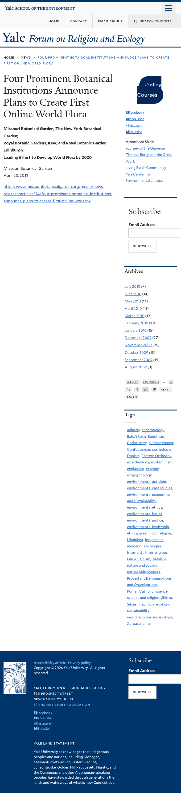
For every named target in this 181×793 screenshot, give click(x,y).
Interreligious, (156, 552)
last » (132, 396)
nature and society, (142, 565)
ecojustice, (136, 469)
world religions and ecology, (150, 617)
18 (154, 389)
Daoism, (133, 456)
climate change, (162, 443)
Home (9, 57)
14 (171, 382)
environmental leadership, (148, 527)
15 (128, 389)
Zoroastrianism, (140, 624)
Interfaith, (135, 552)
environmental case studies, (150, 488)
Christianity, (137, 443)
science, (161, 591)
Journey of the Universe (145, 148)
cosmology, (161, 449)
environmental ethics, (145, 507)
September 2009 (138, 360)
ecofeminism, (162, 462)
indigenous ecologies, (144, 546)
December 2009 (138, 338)
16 (137, 389)
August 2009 (136, 367)
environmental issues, (145, 514)
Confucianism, (139, 449)
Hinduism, (135, 540)
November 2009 (138, 345)
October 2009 (136, 353)
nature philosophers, (144, 572)
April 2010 (133, 309)
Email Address (141, 224)
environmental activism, (147, 482)
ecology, (153, 469)
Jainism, (144, 559)
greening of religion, (155, 533)
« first (132, 382)
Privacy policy (79, 663)
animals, (133, 430)
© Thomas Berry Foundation (62, 704)
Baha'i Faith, (137, 436)
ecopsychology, (139, 475)
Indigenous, (154, 540)
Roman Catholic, (140, 591)
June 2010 (133, 294)
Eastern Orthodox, (157, 456)
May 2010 (133, 301)
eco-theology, (138, 462)
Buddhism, (156, 436)
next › (165, 389)
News (26, 57)
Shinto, (167, 598)
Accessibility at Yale (50, 663)
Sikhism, (133, 604)
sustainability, (138, 611)
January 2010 (136, 330)
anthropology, (153, 430)
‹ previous (151, 382)
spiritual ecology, (156, 604)
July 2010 (132, 286)
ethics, (132, 533)
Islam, (132, 559)
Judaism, (159, 559)
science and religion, (143, 598)
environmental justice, (145, 520)
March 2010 (134, 316)
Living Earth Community (146, 168)
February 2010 (136, 323)
